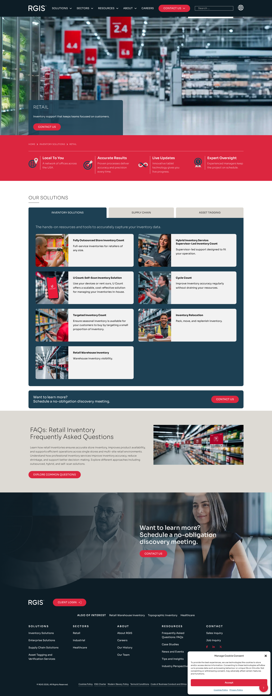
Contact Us (225, 399)
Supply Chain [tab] (141, 212)
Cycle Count (184, 277)
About (128, 8)
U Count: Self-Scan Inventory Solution (97, 277)
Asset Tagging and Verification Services (41, 657)
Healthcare (188, 615)
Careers (148, 8)
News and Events (173, 651)
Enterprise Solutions (41, 640)
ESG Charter (100, 684)
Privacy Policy (236, 690)
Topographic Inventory (162, 615)
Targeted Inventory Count (89, 315)
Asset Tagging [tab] (210, 212)
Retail (76, 633)
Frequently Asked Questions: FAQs (173, 635)
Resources (106, 8)
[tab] (67, 212)
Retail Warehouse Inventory (91, 352)
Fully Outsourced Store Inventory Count (98, 240)
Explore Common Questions (54, 474)
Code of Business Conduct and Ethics (169, 684)
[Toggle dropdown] (70, 8)
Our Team (123, 654)
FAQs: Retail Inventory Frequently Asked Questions (72, 433)
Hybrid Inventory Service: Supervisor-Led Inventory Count (197, 242)
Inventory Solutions (52, 144)
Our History (124, 647)
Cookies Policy (221, 690)
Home (31, 144)
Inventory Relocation (189, 315)
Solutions (60, 8)
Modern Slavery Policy (118, 684)
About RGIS (124, 633)
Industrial (79, 640)
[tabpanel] (136, 302)
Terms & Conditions (139, 684)
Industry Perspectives (176, 666)
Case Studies (170, 644)
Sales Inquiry (214, 633)
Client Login (67, 602)
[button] (265, 655)
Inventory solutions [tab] (67, 212)
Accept (229, 682)
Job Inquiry (213, 640)
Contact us (47, 127)
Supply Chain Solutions (43, 647)
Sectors (83, 8)
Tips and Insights (173, 659)
